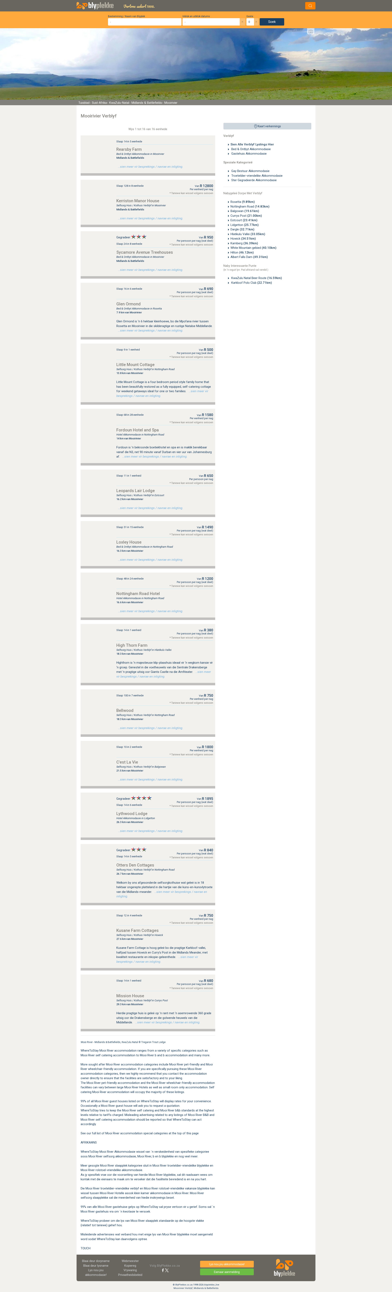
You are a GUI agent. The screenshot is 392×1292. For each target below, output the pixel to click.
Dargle (242, 229)
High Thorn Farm (131, 645)
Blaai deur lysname (95, 1265)
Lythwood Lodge (131, 813)
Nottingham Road (250, 206)
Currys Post (246, 216)
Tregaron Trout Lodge (153, 1042)
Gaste (249, 16)
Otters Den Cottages (135, 865)
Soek (272, 22)
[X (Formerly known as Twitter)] (167, 1270)
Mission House (130, 995)
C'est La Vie (127, 762)
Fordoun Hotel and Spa (137, 430)
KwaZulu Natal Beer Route (256, 278)
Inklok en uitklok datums (196, 16)
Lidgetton (245, 225)
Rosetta (243, 202)
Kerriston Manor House (137, 200)
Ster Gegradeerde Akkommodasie (254, 180)
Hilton (242, 252)
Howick (243, 238)
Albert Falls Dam (249, 257)
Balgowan (245, 211)
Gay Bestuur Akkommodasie (250, 171)
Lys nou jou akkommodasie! (227, 1264)
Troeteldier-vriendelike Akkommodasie (257, 176)
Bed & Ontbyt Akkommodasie (251, 149)
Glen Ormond (128, 304)
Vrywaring (130, 1270)
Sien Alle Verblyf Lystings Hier (252, 144)
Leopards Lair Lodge (135, 490)
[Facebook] (163, 1270)
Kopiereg (130, 1265)
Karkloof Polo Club (251, 283)
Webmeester (130, 1261)
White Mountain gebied (253, 248)
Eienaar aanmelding (227, 1272)
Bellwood (125, 710)
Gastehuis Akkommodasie (249, 153)
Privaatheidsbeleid (130, 1275)
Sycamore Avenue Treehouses (144, 252)
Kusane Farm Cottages (137, 930)
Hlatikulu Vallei (248, 234)
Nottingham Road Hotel (138, 593)
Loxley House (128, 542)
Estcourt (244, 220)
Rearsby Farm (129, 149)
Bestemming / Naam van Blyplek (126, 16)
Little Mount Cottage (135, 364)
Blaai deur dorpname (96, 1261)
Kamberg (244, 243)
